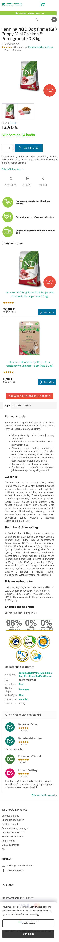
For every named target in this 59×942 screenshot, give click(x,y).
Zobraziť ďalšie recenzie (44, 795)
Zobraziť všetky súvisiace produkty (30, 395)
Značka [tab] (27, 405)
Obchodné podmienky (13, 820)
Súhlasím (28, 933)
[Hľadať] (37, 19)
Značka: (13, 50)
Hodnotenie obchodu (12, 836)
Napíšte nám (8, 840)
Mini (21, 695)
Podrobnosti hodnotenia (40, 47)
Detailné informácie (11, 169)
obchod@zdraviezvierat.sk (20, 865)
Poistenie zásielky (11, 824)
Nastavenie (28, 923)
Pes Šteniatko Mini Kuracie (38, 676)
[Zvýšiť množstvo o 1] (13, 146)
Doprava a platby (10, 815)
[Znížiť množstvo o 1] (13, 150)
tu (38, 914)
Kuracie (23, 699)
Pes (21, 684)
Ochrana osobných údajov (15, 828)
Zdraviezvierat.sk (15, 870)
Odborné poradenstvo (13, 832)
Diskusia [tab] (16, 405)
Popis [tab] (7, 405)
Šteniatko (24, 689)
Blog (4, 849)
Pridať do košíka (31, 147)
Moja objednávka (10, 845)
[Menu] (54, 19)
